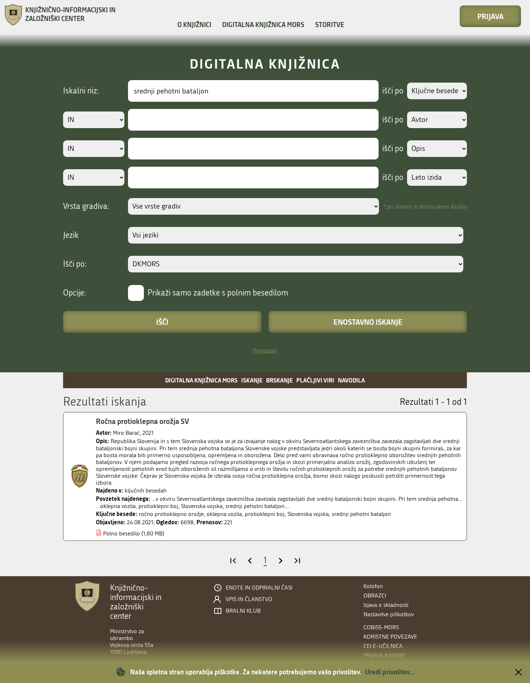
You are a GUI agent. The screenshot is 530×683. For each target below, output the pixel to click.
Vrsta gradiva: (86, 206)
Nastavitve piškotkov (388, 614)
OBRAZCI (374, 595)
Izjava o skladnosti (385, 604)
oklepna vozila (224, 514)
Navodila (351, 380)
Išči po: (75, 264)
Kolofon (373, 586)
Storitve (329, 24)
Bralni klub (243, 611)
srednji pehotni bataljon (361, 514)
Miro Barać (126, 432)
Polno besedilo (121, 533)
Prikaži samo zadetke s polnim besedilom (217, 293)
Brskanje (279, 380)
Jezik (71, 235)
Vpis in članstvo (249, 599)
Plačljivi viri (315, 380)
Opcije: (74, 293)
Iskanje (251, 380)
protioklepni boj (264, 514)
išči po (392, 91)
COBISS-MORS (381, 627)
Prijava (490, 16)
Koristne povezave (390, 636)
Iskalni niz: (81, 91)
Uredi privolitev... (390, 672)
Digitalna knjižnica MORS (263, 24)
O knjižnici (194, 24)
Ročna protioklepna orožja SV (142, 421)
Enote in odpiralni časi (259, 588)
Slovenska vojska (308, 514)
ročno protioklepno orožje (171, 514)
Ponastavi (265, 350)
